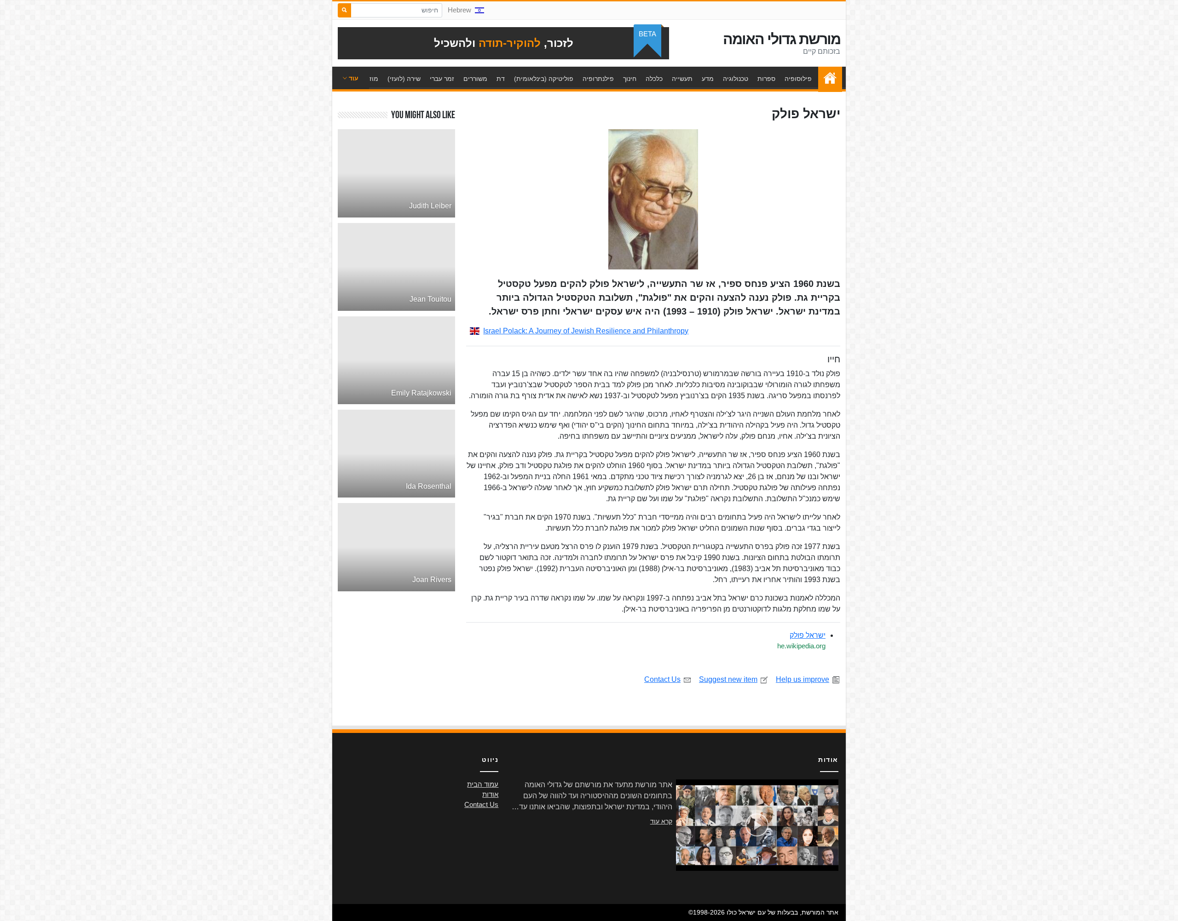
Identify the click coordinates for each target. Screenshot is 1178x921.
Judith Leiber (430, 206)
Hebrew (459, 10)
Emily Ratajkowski (421, 393)
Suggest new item (728, 679)
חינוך (629, 78)
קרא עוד (661, 821)
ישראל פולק (808, 635)
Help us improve (802, 679)
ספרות (766, 78)
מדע (708, 78)
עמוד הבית (828, 79)
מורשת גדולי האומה (781, 39)
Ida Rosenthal (428, 486)
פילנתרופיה (598, 78)
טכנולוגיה (735, 78)
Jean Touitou (430, 299)
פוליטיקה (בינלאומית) (543, 78)
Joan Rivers (431, 579)
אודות (490, 794)
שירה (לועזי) (404, 78)
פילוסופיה (798, 78)
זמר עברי (442, 78)
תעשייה (682, 78)
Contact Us (662, 679)
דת (501, 78)
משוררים (475, 78)
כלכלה (654, 78)
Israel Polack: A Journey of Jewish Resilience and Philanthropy (585, 331)
